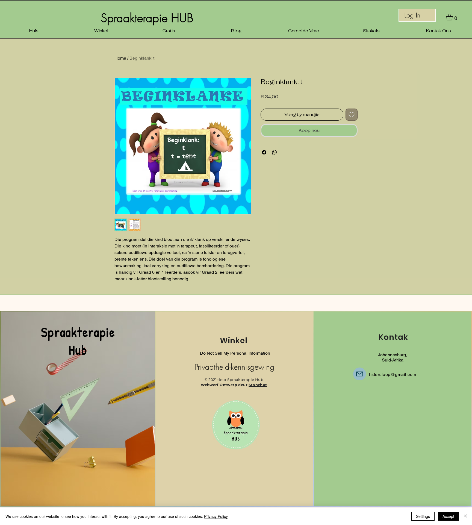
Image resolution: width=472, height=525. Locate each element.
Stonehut (258, 385)
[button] (453, 17)
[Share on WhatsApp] (274, 152)
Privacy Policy (216, 516)
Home (120, 58)
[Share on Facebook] (264, 152)
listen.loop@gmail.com (392, 374)
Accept (448, 516)
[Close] (465, 516)
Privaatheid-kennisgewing (234, 367)
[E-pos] (359, 374)
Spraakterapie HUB (147, 18)
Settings (423, 516)
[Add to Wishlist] (352, 115)
